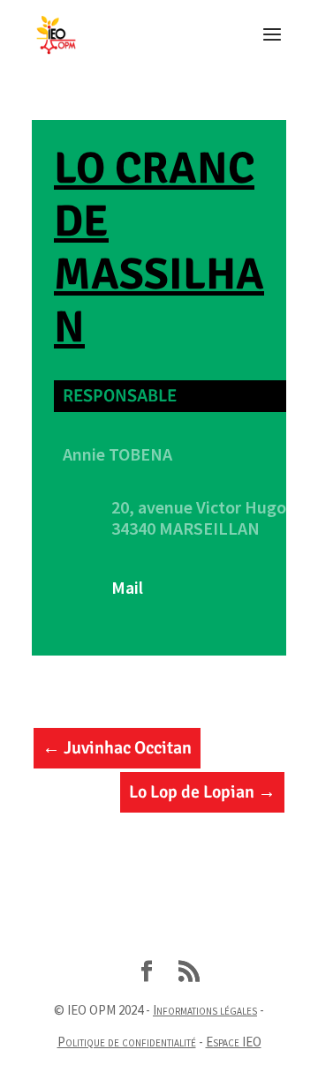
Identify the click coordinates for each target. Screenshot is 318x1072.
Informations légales (205, 1009)
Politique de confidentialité (126, 1041)
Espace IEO (233, 1041)
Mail (127, 587)
